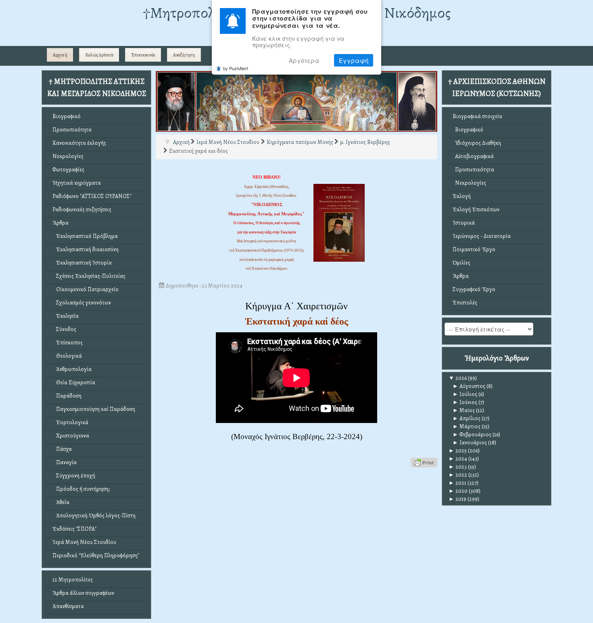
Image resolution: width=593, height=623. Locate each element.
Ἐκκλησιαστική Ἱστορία (82, 263)
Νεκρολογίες (68, 156)
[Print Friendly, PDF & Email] (424, 462)
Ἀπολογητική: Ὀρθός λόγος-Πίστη (94, 515)
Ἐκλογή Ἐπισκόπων (476, 209)
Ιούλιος (465, 394)
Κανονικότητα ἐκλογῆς (79, 143)
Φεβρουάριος (472, 434)
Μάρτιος (466, 426)
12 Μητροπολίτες (72, 579)
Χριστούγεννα (70, 436)
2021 (457, 483)
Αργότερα (304, 60)
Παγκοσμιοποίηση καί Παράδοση (93, 409)
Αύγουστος (469, 386)
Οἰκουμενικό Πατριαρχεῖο (85, 289)
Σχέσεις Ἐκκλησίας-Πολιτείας (88, 276)
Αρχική (60, 55)
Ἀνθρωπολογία (72, 369)
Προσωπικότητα (72, 129)
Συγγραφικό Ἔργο (474, 289)
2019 (457, 499)
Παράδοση (66, 396)
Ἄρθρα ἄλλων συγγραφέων (83, 593)
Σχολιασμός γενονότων (81, 302)
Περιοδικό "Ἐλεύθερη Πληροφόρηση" (95, 555)
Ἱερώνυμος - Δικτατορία (482, 236)
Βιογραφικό (66, 116)
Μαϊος (464, 410)
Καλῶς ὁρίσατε (99, 55)
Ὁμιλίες (461, 263)
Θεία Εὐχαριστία (73, 382)
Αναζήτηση (184, 55)
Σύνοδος (64, 329)
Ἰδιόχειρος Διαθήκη (477, 143)
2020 (458, 491)
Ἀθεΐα (60, 502)
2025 (458, 450)
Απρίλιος (466, 418)
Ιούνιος (465, 402)
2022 (458, 475)
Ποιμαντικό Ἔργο (474, 249)
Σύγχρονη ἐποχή (73, 475)
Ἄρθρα (60, 223)
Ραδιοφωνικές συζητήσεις (81, 209)
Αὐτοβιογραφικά (473, 156)
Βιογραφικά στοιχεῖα (477, 116)
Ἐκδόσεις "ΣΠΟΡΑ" (74, 529)
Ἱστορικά (464, 223)
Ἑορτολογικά (70, 422)
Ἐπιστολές (465, 302)
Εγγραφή (353, 60)
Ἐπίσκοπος (67, 342)
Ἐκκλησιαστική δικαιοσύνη (85, 249)
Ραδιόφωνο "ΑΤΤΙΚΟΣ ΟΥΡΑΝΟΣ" (92, 196)
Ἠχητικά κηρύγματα (76, 183)
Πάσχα (62, 449)
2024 (458, 459)
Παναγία (64, 462)
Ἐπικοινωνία (143, 55)
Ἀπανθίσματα (68, 606)
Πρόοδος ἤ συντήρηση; (81, 489)
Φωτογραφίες (68, 169)
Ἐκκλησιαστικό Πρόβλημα (85, 236)
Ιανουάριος (470, 442)
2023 (458, 467)
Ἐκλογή (462, 196)
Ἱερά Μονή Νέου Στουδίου (84, 542)
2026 (458, 378)
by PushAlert (235, 68)
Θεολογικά (67, 356)
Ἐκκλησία (65, 316)
